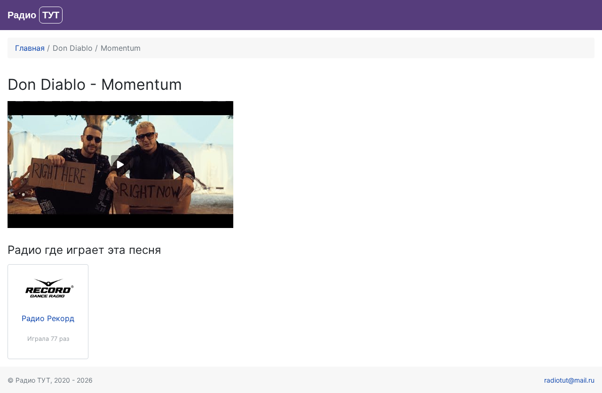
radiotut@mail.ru (569, 380)
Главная (30, 48)
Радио (33, 15)
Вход (585, 15)
